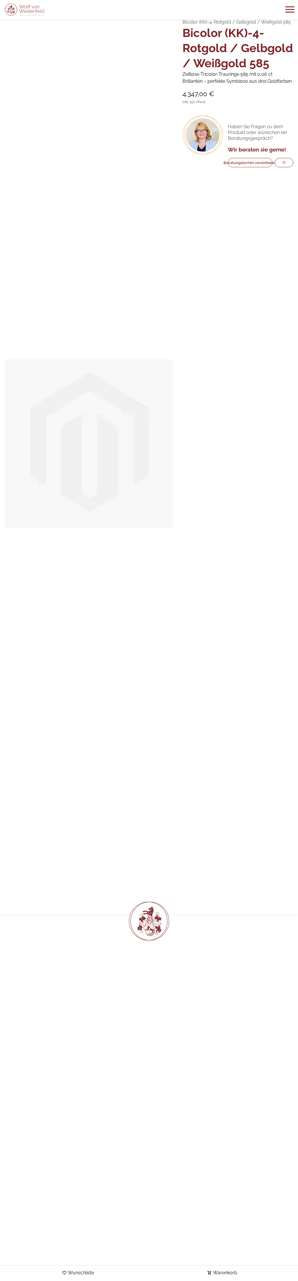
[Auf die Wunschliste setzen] (284, 162)
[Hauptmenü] (290, 9)
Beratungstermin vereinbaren (250, 163)
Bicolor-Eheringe (79, 892)
